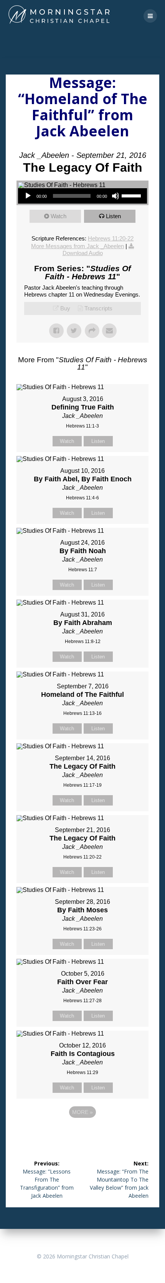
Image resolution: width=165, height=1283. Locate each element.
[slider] (132, 195)
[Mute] (115, 196)
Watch (58, 216)
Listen (113, 216)
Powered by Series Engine (82, 1133)
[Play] (28, 196)
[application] (82, 196)
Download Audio (83, 253)
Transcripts (98, 308)
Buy (65, 308)
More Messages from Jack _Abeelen (77, 246)
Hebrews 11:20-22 (111, 238)
